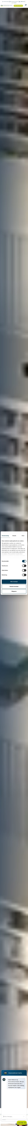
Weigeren (14, 591)
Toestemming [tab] (5, 535)
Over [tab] (23, 535)
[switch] (24, 566)
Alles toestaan (14, 581)
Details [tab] (14, 535)
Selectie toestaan (14, 586)
